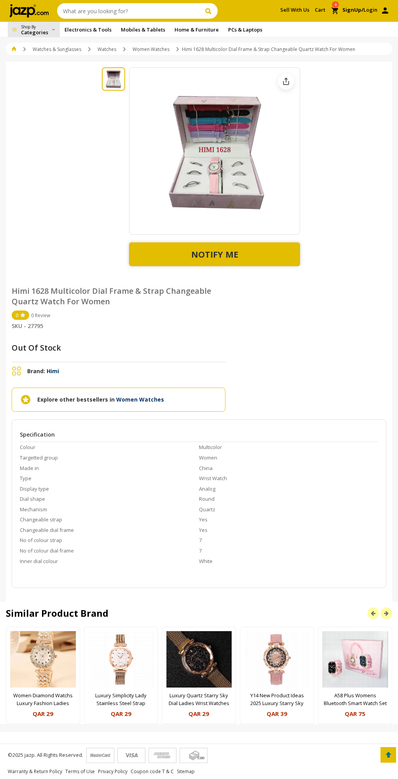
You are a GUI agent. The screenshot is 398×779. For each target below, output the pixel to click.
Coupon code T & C (152, 771)
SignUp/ (352, 9)
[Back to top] (388, 755)
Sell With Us (294, 9)
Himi (53, 371)
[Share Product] (286, 81)
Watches (107, 49)
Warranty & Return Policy (35, 771)
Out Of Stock (36, 347)
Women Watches (151, 49)
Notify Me (214, 254)
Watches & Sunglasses (57, 49)
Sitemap (186, 771)
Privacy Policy (112, 771)
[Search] (209, 11)
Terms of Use (80, 771)
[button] (14, 49)
